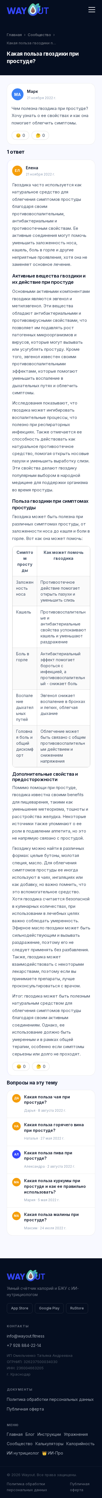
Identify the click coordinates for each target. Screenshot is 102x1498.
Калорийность (80, 1443)
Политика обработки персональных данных (50, 1399)
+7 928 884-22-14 (24, 1345)
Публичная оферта (25, 1409)
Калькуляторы (49, 1443)
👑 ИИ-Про (52, 1453)
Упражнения (76, 1434)
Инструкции (49, 1434)
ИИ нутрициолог (23, 1453)
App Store (19, 1308)
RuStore (77, 1308)
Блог (30, 1434)
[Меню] (91, 9)
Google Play (49, 1308)
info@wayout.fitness (25, 1336)
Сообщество (39, 34)
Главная (14, 34)
